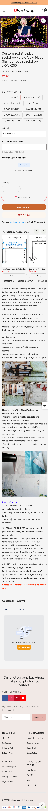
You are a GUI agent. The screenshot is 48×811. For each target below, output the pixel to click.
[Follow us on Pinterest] (17, 698)
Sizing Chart (31, 748)
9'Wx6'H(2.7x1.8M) (12, 115)
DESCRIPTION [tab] (9, 281)
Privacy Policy (32, 785)
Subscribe (38, 717)
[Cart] (43, 10)
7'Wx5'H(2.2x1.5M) (12, 103)
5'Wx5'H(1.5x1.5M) (12, 109)
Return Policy (32, 753)
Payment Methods (9, 782)
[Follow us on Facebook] (5, 698)
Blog (28, 780)
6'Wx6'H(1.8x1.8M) (33, 109)
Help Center (31, 770)
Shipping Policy (33, 743)
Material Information (35, 738)
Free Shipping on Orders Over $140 (24, 3)
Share (23, 80)
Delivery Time (7, 753)
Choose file (24, 165)
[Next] (44, 45)
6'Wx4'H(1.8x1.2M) (32, 97)
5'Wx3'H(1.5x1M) (11, 97)
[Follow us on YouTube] (23, 698)
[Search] (9, 11)
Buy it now (24, 215)
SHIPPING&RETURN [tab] (26, 281)
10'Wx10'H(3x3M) (33, 121)
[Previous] (4, 45)
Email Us (30, 775)
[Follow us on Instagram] (11, 698)
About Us (5, 738)
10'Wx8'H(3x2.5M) (12, 121)
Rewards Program (9, 767)
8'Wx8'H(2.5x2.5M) (34, 115)
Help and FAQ (7, 748)
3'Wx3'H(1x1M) (32, 103)
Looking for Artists (9, 777)
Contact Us (6, 743)
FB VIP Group (7, 772)
